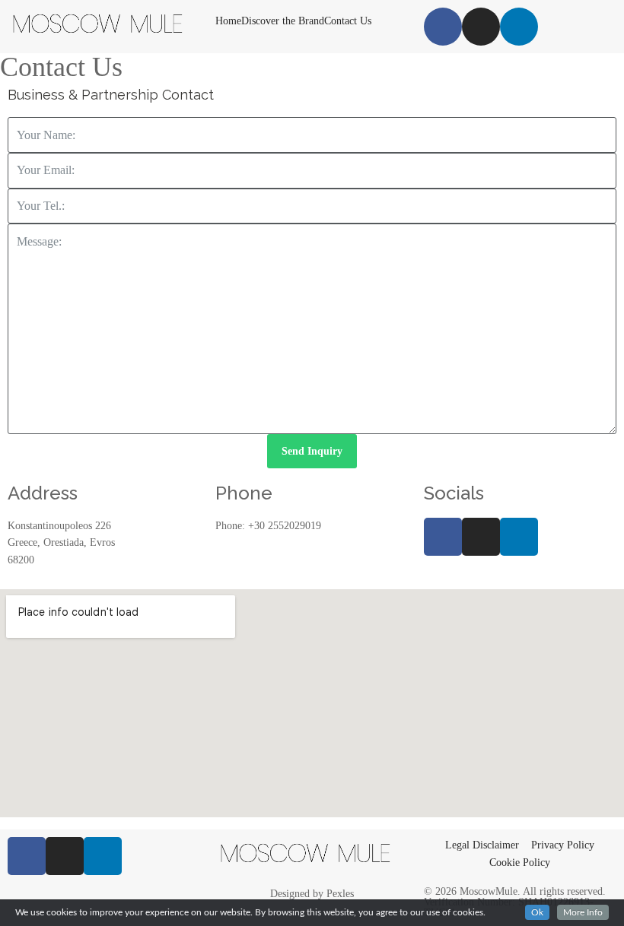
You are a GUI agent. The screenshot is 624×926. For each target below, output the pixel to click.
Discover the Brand (282, 21)
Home (228, 21)
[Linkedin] (519, 27)
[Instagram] (481, 27)
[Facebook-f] (443, 537)
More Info (583, 912)
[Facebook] (443, 27)
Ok (537, 912)
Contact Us (347, 21)
